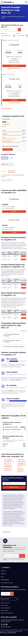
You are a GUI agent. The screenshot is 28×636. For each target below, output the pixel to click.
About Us (7, 525)
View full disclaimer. (6, 108)
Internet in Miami (4, 605)
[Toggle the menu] (26, 2)
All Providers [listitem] (4, 157)
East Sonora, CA (21, 463)
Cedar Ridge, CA (8, 466)
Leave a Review (7, 149)
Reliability (4, 134)
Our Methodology (5, 579)
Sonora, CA (20, 471)
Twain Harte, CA (8, 464)
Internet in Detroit (5, 610)
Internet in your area (5, 602)
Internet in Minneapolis (6, 607)
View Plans (13, 65)
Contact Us (3, 573)
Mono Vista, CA (7, 468)
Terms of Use (3, 626)
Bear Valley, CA (7, 463)
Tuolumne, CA (21, 459)
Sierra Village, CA (8, 459)
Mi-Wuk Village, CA (8, 461)
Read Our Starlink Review (14, 102)
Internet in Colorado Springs (7, 613)
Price (3, 137)
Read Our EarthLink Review (14, 68)
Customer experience (7, 141)
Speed (4, 130)
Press (2, 576)
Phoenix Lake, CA (22, 461)
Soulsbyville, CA (8, 470)
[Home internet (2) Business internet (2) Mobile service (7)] (8, 35)
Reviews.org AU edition (8, 582)
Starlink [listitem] (11, 157)
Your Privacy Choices (6, 632)
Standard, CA (21, 470)
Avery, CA (20, 468)
